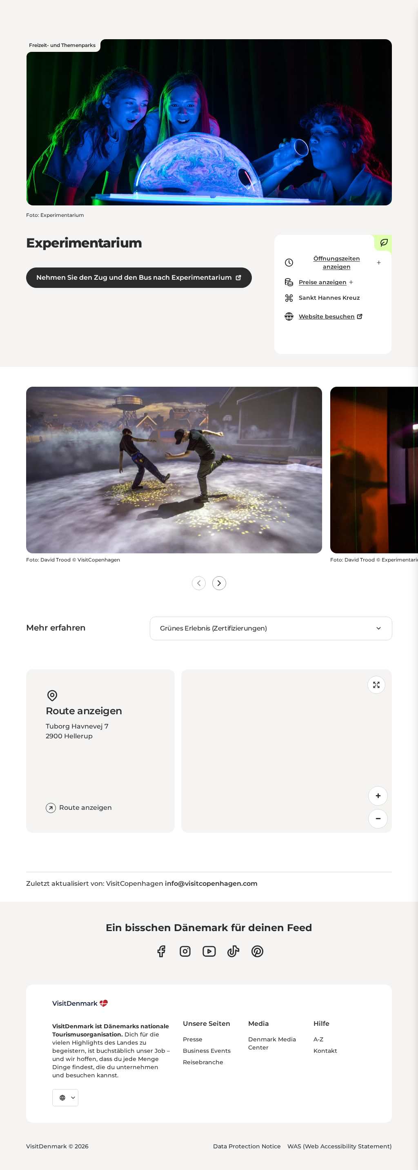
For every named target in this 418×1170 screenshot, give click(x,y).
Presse (192, 1039)
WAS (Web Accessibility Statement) (339, 1146)
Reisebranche (203, 1062)
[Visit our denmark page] (161, 951)
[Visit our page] (185, 951)
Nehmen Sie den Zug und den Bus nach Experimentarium (134, 277)
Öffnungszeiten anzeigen (337, 262)
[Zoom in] (378, 796)
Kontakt (325, 1050)
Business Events (207, 1050)
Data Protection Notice (247, 1146)
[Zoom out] (378, 819)
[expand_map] (376, 685)
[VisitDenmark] (80, 1003)
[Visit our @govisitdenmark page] (233, 951)
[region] (286, 751)
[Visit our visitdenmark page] (209, 951)
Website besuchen (327, 316)
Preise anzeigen (323, 282)
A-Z (318, 1039)
